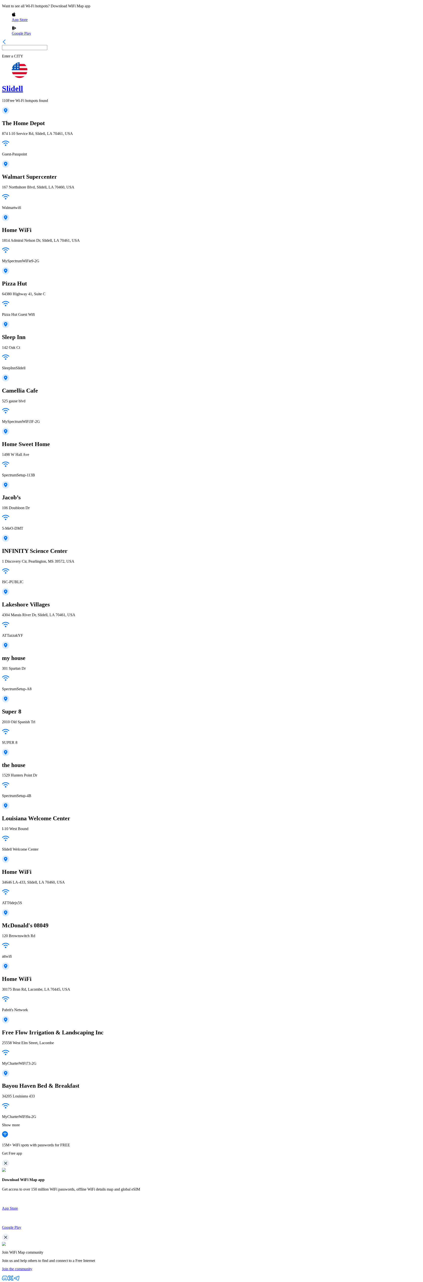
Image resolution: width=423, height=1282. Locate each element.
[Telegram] (17, 1280)
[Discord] (5, 1280)
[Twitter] (11, 1280)
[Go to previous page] (4, 43)
